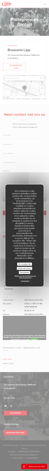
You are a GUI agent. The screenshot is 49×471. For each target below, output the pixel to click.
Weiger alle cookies (24, 268)
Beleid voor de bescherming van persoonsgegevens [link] (25, 276)
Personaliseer (24, 272)
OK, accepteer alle (24, 264)
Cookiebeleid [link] (25, 281)
